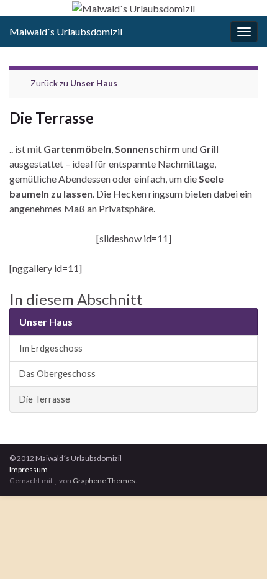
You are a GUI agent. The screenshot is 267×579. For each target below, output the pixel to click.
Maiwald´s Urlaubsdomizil (65, 31)
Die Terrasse (44, 399)
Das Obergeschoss (57, 373)
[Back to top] (239, 551)
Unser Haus (93, 83)
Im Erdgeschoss (51, 348)
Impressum (28, 469)
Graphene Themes (104, 480)
